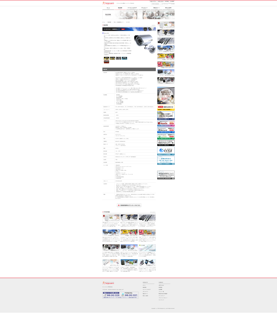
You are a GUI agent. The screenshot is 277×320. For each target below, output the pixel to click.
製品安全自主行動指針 (163, 293)
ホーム (103, 22)
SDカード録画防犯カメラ (119, 22)
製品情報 (109, 22)
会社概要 (160, 289)
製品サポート (145, 293)
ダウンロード (145, 291)
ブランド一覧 (161, 291)
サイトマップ (161, 299)
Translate (173, 3)
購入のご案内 (145, 295)
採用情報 (160, 287)
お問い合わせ (161, 285)
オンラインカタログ (147, 289)
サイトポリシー (162, 295)
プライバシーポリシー (163, 297)
